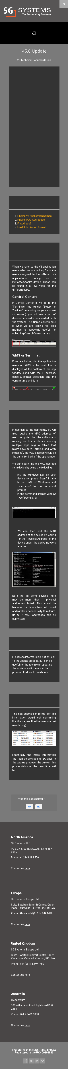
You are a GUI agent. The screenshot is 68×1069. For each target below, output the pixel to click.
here (27, 868)
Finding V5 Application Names (34, 215)
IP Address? (24, 223)
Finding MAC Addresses (31, 219)
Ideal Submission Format (31, 227)
